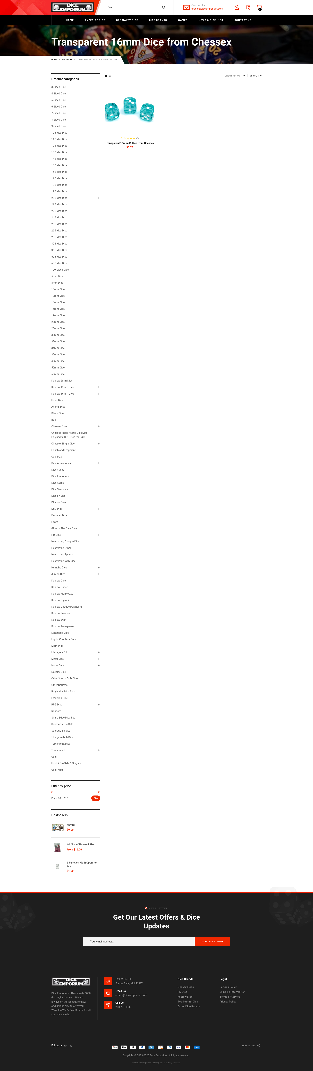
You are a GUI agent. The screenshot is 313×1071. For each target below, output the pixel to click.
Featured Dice (59, 515)
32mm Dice (58, 341)
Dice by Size (58, 495)
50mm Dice (58, 367)
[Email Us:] (108, 993)
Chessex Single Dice (63, 443)
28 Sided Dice (59, 237)
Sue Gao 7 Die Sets (62, 724)
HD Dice (56, 534)
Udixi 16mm (58, 400)
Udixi (54, 756)
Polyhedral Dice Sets (63, 691)
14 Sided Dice (59, 158)
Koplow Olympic (60, 600)
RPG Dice (56, 704)
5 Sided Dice (58, 100)
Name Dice (57, 665)
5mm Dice (57, 276)
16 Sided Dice (59, 171)
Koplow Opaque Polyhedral (66, 606)
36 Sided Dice (59, 250)
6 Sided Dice (58, 106)
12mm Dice (58, 295)
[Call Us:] (108, 1005)
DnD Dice (56, 508)
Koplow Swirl (58, 619)
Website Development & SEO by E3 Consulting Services (156, 1063)
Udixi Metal (57, 769)
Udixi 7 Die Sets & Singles (66, 763)
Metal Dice (57, 658)
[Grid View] (106, 75)
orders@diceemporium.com (207, 8)
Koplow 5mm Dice (61, 380)
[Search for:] (138, 7)
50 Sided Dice (59, 256)
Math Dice (57, 645)
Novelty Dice (58, 671)
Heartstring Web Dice (63, 561)
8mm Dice (57, 282)
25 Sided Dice (59, 224)
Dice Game (57, 482)
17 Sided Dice (59, 178)
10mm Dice (58, 289)
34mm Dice (58, 348)
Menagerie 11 (59, 652)
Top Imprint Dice (60, 743)
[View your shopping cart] (259, 7)
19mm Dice (58, 315)
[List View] (109, 75)
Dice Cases (57, 469)
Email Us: (121, 991)
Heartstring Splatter (62, 554)
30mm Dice (58, 335)
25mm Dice (58, 328)
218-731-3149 (123, 1007)
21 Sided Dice (59, 204)
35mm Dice (58, 354)
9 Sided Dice (58, 126)
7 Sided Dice (58, 113)
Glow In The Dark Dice (64, 528)
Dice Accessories (61, 463)
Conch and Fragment (63, 450)
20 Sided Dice (59, 197)
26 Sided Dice (59, 230)
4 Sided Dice (58, 93)
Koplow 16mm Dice (62, 393)
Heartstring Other (61, 548)
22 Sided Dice (59, 211)
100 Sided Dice (60, 269)
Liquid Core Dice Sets (63, 639)
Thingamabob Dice (62, 737)
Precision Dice (59, 698)
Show (253, 75)
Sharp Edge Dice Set (63, 717)
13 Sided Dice (59, 152)
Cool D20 (56, 456)
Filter (96, 798)
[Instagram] (70, 1045)
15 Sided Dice (59, 165)
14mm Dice (58, 302)
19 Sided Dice (59, 191)
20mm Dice (58, 321)
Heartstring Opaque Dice (65, 541)
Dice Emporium (60, 476)
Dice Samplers (59, 489)
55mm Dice (58, 374)
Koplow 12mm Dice (62, 387)
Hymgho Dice (59, 567)
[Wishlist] (248, 7)
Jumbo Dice (58, 574)
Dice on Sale (58, 502)
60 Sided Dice (59, 263)
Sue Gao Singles (60, 730)
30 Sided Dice (59, 243)
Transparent (58, 750)
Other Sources (59, 685)
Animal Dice (58, 406)
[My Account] (236, 7)
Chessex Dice (59, 426)
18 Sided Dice (59, 184)
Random (56, 711)
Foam (54, 521)
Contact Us (198, 5)
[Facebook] (65, 1045)
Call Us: (119, 1002)
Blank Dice (57, 413)
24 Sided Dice (59, 217)
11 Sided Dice (59, 139)
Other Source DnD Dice (64, 678)
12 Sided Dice (59, 145)
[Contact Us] (186, 7)
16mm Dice (58, 308)
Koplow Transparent (63, 626)
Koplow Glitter (59, 587)
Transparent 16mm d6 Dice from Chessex (129, 143)
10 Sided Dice (59, 132)
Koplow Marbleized (62, 593)
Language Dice (60, 632)
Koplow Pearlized (61, 613)
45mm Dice (58, 361)
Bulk (53, 419)
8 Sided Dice (58, 119)
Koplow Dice (58, 580)
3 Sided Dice (58, 87)
